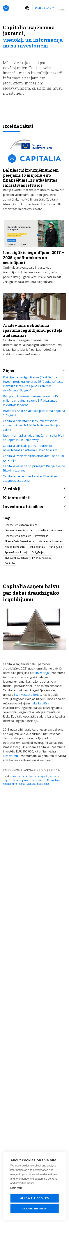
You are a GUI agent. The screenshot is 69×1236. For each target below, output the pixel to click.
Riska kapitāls (27, 783)
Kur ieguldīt (41, 776)
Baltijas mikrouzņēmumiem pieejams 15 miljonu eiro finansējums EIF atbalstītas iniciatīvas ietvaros (30, 400)
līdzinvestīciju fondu (27, 695)
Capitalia (10, 563)
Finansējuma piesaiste (18, 536)
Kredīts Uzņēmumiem (51, 530)
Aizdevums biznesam (50, 541)
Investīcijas (42, 783)
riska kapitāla (40, 703)
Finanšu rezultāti (42, 557)
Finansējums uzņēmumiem (29, 780)
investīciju (42, 673)
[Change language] (27, 8)
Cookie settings (34, 1208)
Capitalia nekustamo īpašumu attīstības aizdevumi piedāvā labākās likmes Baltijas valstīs (31, 425)
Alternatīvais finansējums (19, 541)
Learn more (16, 1188)
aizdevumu (10, 756)
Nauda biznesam (15, 546)
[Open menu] (62, 8)
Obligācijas (38, 552)
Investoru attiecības (22, 776)
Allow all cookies (34, 1198)
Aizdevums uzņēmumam (19, 530)
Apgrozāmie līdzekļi (16, 552)
